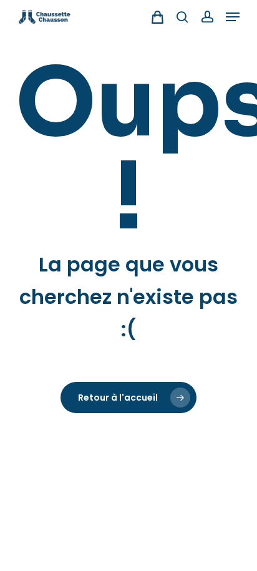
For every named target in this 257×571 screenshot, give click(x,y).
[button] (233, 17)
